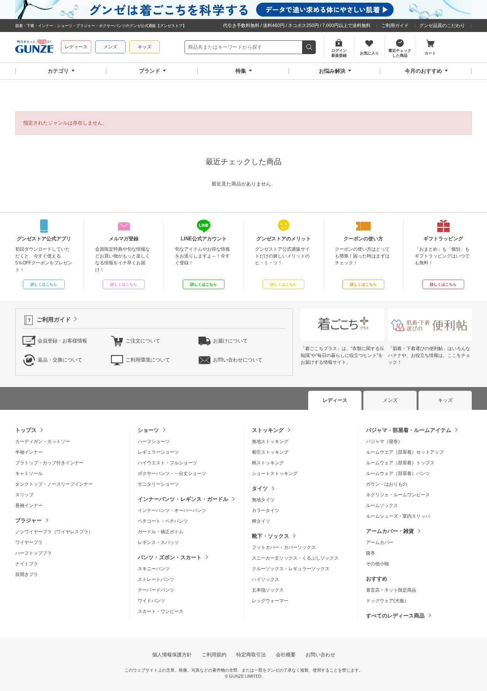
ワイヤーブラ (29, 542)
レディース (76, 47)
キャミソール (29, 473)
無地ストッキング (270, 441)
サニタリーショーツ (158, 484)
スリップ (24, 494)
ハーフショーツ (154, 441)
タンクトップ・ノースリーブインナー (54, 484)
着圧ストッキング (270, 452)
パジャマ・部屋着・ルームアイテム (408, 430)
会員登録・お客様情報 (62, 341)
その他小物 (377, 563)
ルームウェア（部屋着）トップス (400, 462)
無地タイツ (263, 499)
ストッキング (268, 430)
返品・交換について (60, 360)
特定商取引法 (251, 654)
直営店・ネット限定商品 (391, 590)
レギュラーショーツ (158, 452)
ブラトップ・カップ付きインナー (49, 462)
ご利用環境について (148, 360)
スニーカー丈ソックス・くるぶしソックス (295, 558)
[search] (309, 47)
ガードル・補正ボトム (160, 531)
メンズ (110, 47)
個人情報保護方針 (172, 654)
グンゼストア (34, 47)
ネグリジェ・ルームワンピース (398, 494)
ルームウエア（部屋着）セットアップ (405, 452)
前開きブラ (26, 574)
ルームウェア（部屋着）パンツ (398, 473)
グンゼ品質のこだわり (442, 25)
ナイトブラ (26, 563)
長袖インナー (29, 505)
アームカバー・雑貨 (390, 531)
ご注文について (143, 341)
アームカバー (379, 542)
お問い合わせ (320, 654)
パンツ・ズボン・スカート (170, 557)
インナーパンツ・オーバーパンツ (172, 510)
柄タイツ (261, 521)
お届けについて (230, 341)
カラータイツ (265, 510)
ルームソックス (382, 505)
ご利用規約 (214, 654)
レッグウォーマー (270, 600)
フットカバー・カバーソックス (284, 547)
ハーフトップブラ (33, 553)
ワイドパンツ (151, 600)
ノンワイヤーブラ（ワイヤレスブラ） (54, 531)
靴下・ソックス (270, 536)
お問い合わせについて (238, 360)
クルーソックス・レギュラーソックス (290, 568)
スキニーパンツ (154, 568)
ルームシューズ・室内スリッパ (398, 516)
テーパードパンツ (156, 590)
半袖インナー (29, 452)
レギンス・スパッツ (158, 542)
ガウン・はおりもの (386, 484)
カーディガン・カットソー (42, 441)
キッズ (144, 47)
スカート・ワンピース (160, 611)
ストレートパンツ (156, 579)
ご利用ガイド (395, 25)
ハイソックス (265, 579)
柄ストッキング (268, 462)
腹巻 (370, 553)
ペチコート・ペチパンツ (163, 521)
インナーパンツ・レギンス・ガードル (183, 499)
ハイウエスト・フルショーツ (167, 462)
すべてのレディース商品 (395, 616)
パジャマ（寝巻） (384, 441)
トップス (26, 430)
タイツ (260, 488)
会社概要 (286, 654)
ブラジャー (28, 520)
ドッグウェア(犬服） (387, 600)
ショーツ (148, 430)
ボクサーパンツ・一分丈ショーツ (172, 473)
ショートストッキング (275, 473)
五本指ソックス (268, 590)
